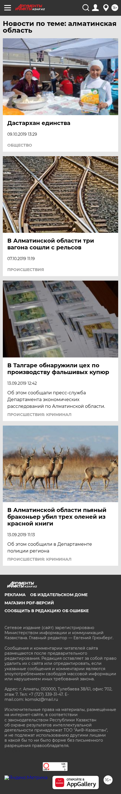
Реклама (15, 594)
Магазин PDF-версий (29, 602)
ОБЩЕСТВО (19, 145)
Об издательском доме (59, 594)
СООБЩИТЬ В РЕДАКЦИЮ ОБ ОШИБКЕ (47, 610)
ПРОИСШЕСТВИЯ (25, 270)
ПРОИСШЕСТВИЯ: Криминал (39, 415)
